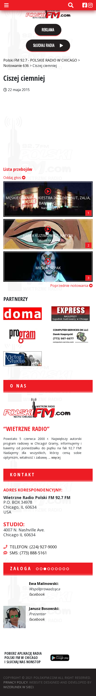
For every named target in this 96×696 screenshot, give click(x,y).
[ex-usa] (70, 313)
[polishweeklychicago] (22, 335)
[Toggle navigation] (6, 5)
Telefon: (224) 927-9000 (33, 546)
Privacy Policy (15, 682)
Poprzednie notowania (69, 285)
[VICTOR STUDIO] (22, 358)
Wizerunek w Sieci (18, 687)
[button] (37, 569)
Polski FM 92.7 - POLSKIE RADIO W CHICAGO (48, 12)
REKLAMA (48, 29)
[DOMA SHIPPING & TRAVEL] (22, 313)
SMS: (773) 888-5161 (28, 552)
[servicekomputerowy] (70, 335)
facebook (36, 594)
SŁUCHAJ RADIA (44, 45)
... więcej (54, 457)
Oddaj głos (12, 177)
